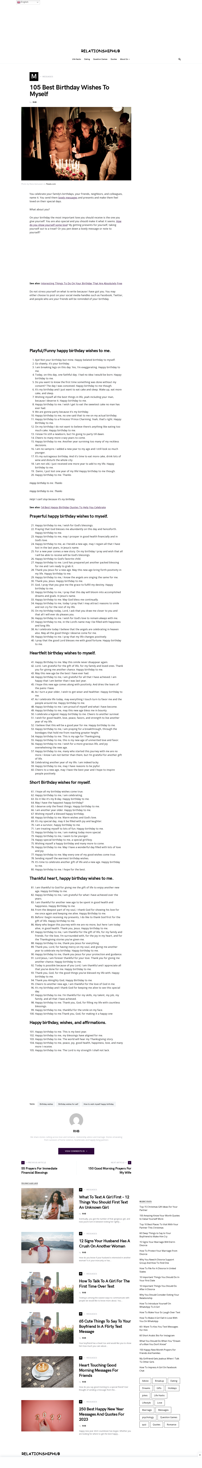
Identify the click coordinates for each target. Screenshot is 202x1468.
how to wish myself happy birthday (99, 1104)
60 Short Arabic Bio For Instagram (157, 1335)
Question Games (168, 1417)
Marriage (147, 1409)
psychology (148, 1417)
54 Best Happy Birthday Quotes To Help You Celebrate (73, 507)
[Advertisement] (82, 26)
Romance (171, 1424)
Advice (145, 1380)
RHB (35, 102)
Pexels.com (51, 184)
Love (159, 1402)
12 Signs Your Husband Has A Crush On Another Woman (104, 1244)
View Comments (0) (75, 1151)
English (24, 2)
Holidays (172, 1388)
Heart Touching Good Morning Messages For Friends (98, 1370)
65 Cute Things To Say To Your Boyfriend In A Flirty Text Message (105, 1326)
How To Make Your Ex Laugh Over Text (159, 1312)
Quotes (156, 1424)
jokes (145, 1395)
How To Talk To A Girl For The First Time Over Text (104, 1284)
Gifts (159, 1388)
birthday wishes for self (68, 1104)
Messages (163, 1409)
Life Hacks (159, 1395)
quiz (144, 1424)
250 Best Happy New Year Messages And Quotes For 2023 (101, 1414)
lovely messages (67, 197)
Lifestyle (146, 1402)
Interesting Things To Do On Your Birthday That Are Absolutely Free (81, 283)
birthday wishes (46, 1104)
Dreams (146, 1388)
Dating (173, 1380)
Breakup (159, 1380)
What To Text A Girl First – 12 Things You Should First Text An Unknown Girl (104, 1202)
